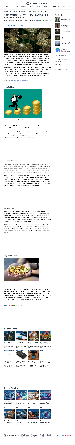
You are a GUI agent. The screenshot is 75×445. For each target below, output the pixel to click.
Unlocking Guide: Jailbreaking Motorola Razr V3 (21, 363)
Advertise (42, 435)
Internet (14, 8)
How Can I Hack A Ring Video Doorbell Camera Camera (9, 363)
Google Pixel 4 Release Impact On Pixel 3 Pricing (21, 344)
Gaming (38, 6)
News (49, 8)
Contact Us (49, 435)
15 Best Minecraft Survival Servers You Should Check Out (63, 69)
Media (7, 8)
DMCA (43, 436)
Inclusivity (49, 434)
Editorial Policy (40, 434)
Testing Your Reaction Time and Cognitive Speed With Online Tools (63, 59)
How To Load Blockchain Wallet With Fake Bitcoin (45, 363)
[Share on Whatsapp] (43, 20)
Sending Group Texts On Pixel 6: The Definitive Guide (65, 24)
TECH (16, 6)
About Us (23, 434)
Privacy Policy (24, 436)
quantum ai (32, 137)
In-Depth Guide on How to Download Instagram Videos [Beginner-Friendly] (62, 64)
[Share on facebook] (37, 20)
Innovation (33, 8)
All (55, 8)
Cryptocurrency (14, 25)
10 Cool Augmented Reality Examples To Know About (65, 18)
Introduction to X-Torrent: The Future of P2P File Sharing (65, 30)
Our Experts (31, 434)
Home (7, 6)
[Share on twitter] (39, 20)
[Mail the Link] (48, 20)
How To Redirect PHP (64, 36)
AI (11, 6)
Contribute (34, 435)
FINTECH (31, 6)
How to (46, 6)
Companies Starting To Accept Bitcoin (19, 80)
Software (23, 8)
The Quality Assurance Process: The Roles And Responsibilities (63, 61)
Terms (56, 435)
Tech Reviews (55, 6)
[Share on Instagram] (9, 305)
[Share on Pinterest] (41, 20)
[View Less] (50, 20)
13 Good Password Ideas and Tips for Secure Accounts (62, 66)
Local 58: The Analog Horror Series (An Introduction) (65, 42)
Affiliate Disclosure (35, 436)
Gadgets (65, 6)
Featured (42, 8)
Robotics (23, 6)
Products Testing (25, 435)
